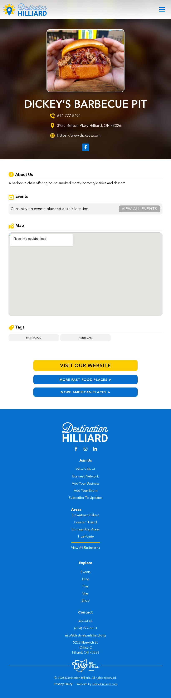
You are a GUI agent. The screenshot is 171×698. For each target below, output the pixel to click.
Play (85, 586)
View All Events (139, 209)
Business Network (85, 476)
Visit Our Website (85, 365)
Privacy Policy (63, 684)
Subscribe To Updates (85, 497)
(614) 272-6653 (85, 628)
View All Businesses (85, 547)
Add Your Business (85, 483)
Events (85, 572)
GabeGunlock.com (104, 684)
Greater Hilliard (85, 522)
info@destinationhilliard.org (85, 635)
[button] (162, 9)
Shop (86, 600)
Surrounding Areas (86, 529)
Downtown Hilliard (85, 515)
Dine (85, 579)
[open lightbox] (85, 60)
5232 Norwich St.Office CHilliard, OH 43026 (85, 647)
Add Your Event (85, 490)
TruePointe (85, 536)
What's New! (85, 469)
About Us (85, 621)
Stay (85, 593)
